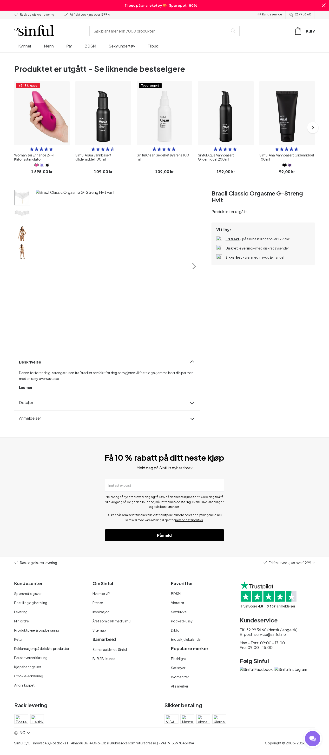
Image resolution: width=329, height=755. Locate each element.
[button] (324, 5)
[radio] (32, 149)
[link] (36, 165)
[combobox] (159, 31)
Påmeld (164, 535)
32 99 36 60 (302, 14)
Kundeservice (272, 14)
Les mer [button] (26, 387)
